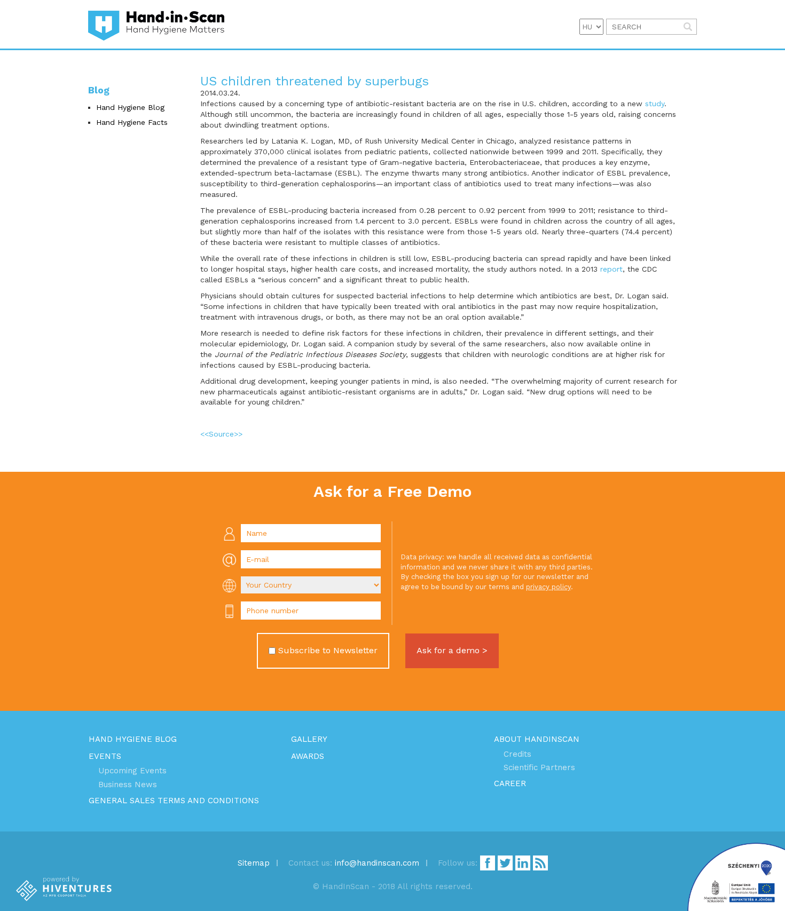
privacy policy (548, 587)
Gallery (309, 739)
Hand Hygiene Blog (130, 107)
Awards (307, 756)
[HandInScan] (156, 24)
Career (510, 783)
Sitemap (254, 863)
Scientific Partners (539, 767)
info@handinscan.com (377, 863)
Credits (517, 754)
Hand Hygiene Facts (132, 122)
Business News (127, 784)
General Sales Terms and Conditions (174, 800)
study (654, 103)
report (611, 269)
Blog (98, 90)
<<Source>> (221, 434)
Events (105, 756)
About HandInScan (536, 739)
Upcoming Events (132, 770)
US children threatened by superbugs (314, 81)
